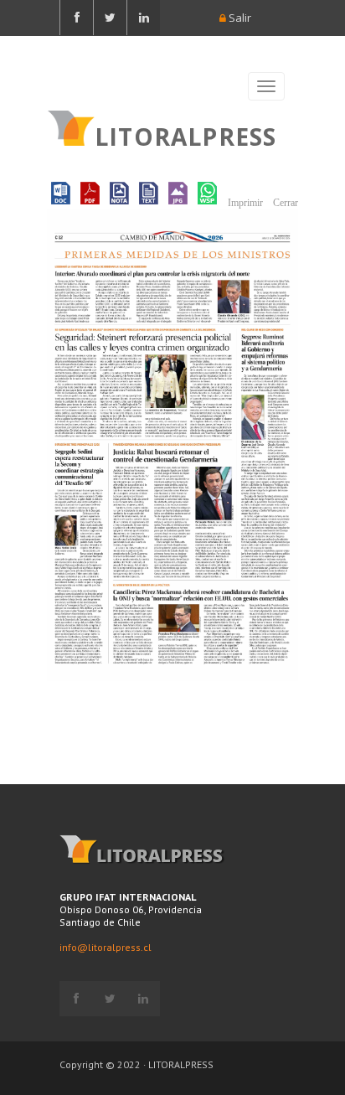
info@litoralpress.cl (105, 947)
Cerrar (284, 203)
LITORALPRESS (185, 135)
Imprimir (244, 203)
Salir (238, 17)
